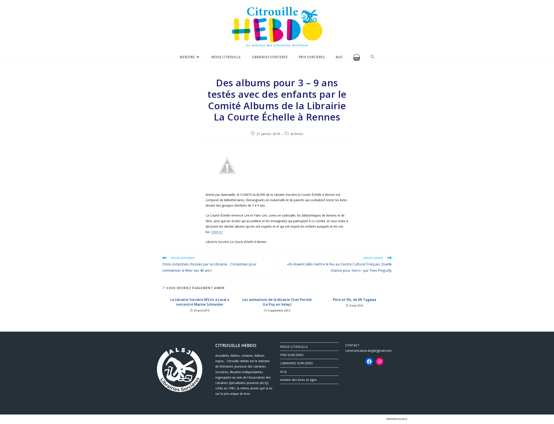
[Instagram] (379, 361)
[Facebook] (369, 361)
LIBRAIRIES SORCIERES (296, 363)
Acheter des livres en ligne (298, 380)
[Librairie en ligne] (356, 57)
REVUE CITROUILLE (294, 347)
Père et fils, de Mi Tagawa (354, 299)
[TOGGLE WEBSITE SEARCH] (372, 57)
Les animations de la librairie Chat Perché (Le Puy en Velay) (277, 302)
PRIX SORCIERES (292, 355)
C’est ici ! (217, 232)
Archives (297, 134)
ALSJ (283, 371)
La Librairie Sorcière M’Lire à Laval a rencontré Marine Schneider (199, 302)
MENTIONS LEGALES (396, 419)
